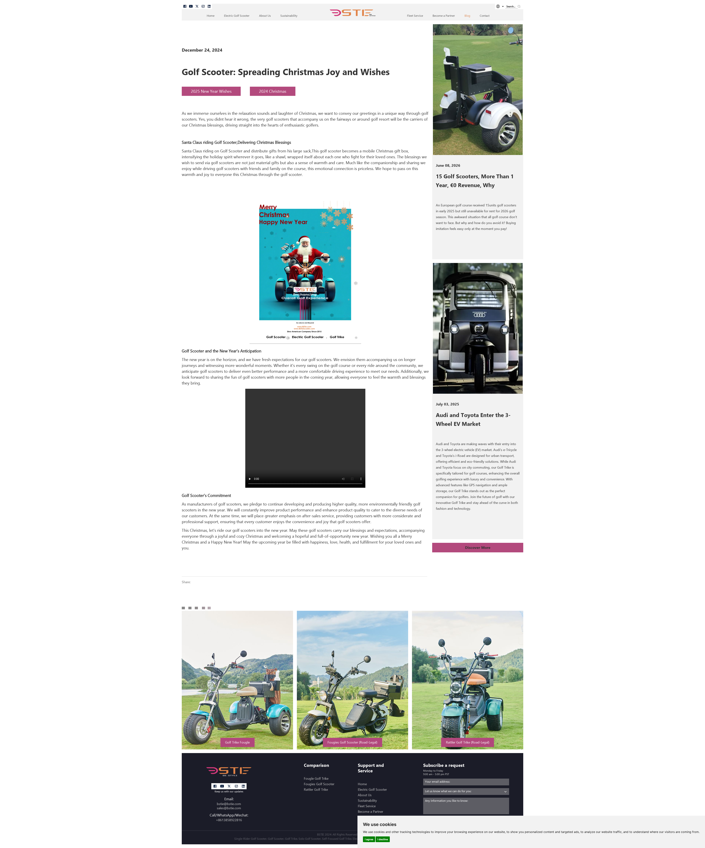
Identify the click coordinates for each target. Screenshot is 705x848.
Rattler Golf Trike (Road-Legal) (467, 742)
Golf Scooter (276, 838)
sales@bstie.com (229, 808)
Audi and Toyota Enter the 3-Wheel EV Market (473, 419)
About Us (265, 15)
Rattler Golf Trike (316, 789)
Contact (484, 15)
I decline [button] (382, 839)
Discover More (477, 547)
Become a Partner (444, 15)
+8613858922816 (229, 820)
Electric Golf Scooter (372, 789)
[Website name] (352, 13)
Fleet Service (415, 15)
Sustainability (288, 15)
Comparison (316, 765)
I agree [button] (369, 839)
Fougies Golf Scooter (319, 784)
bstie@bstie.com (229, 804)
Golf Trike (291, 838)
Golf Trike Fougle (237, 742)
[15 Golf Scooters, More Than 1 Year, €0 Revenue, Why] (478, 89)
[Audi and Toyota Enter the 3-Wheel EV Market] (478, 328)
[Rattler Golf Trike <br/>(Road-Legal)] (467, 680)
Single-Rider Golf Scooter (250, 838)
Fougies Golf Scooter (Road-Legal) (352, 742)
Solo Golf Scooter (310, 838)
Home (210, 15)
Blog (467, 15)
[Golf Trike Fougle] (237, 680)
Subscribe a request (443, 765)
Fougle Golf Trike (316, 778)
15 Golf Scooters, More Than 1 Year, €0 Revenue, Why (475, 180)
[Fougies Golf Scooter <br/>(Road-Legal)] (352, 680)
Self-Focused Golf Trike (336, 838)
